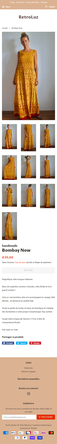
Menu (7, 7)
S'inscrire (46, 417)
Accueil (4, 28)
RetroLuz (28, 17)
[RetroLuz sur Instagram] (28, 394)
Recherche (29, 368)
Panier (52, 7)
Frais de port (20, 262)
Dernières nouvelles (28, 379)
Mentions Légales (28, 371)
